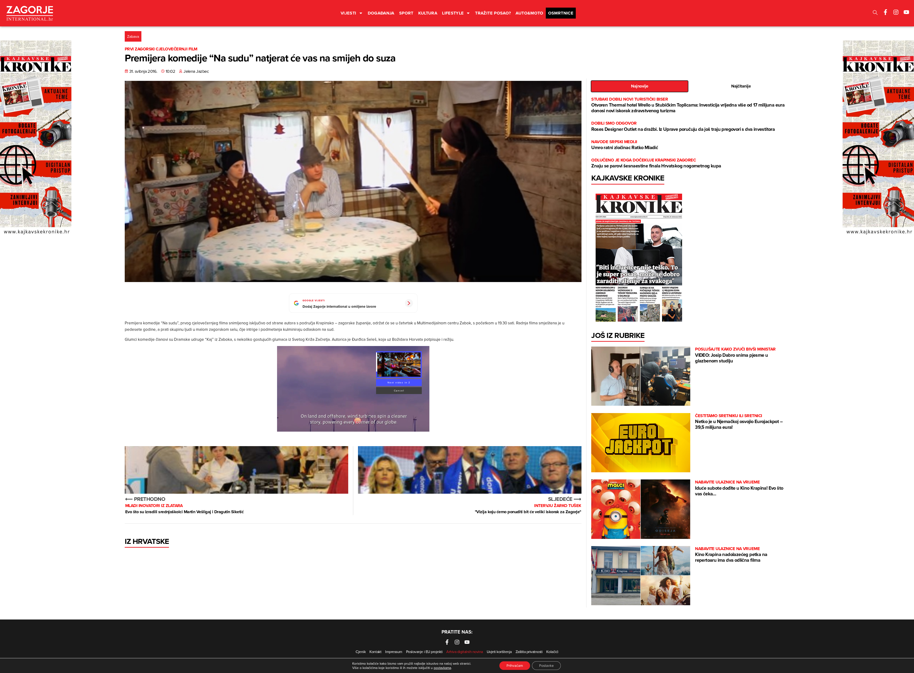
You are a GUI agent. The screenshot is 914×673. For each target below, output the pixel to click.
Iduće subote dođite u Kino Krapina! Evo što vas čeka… (739, 488)
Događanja (381, 13)
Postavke (546, 665)
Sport (406, 13)
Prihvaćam (515, 665)
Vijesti (348, 13)
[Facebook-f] (885, 12)
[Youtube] (906, 12)
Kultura (427, 13)
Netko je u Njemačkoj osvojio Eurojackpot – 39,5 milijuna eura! (739, 421)
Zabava (133, 36)
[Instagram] (896, 12)
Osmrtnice (560, 13)
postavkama (442, 668)
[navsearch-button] (875, 13)
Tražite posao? (493, 13)
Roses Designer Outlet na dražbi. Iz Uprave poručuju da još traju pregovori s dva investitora (683, 126)
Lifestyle (453, 13)
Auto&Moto (529, 13)
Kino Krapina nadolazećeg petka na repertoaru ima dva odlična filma (731, 554)
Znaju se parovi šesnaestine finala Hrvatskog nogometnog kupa (656, 163)
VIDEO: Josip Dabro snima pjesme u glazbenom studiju (735, 355)
